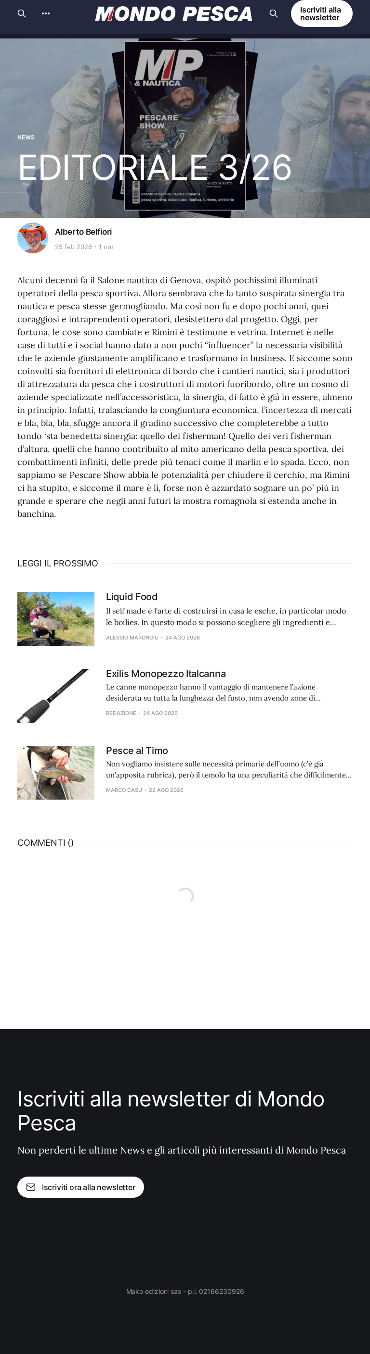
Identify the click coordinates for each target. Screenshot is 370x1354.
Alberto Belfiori (83, 232)
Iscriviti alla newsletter (320, 13)
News (26, 137)
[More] (46, 13)
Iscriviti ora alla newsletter (88, 1187)
